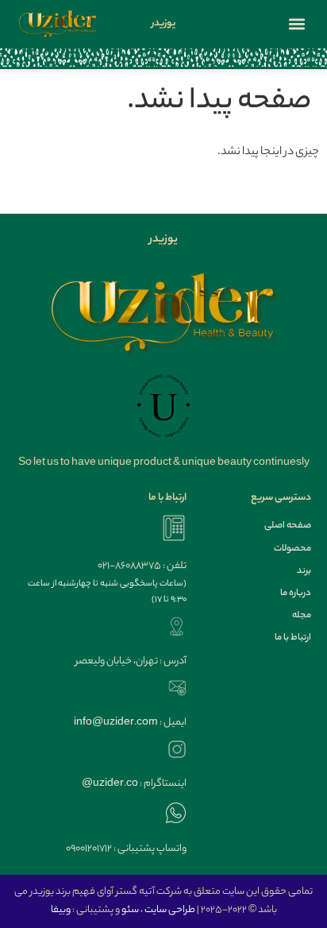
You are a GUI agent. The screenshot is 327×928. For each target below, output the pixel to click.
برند (304, 571)
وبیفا (61, 910)
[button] (297, 23)
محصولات (292, 549)
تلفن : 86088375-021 (142, 566)
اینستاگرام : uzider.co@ (134, 783)
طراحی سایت (169, 910)
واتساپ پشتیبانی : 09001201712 (126, 849)
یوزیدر (163, 23)
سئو (130, 910)
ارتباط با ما (293, 638)
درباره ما (295, 593)
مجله (301, 616)
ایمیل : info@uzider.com (130, 722)
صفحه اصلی (287, 526)
